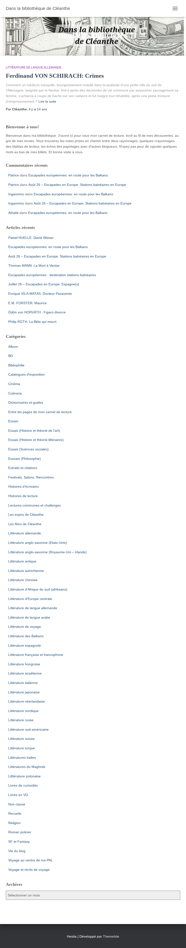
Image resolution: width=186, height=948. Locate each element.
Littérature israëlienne (25, 673)
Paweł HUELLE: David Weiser (31, 238)
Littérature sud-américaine (28, 729)
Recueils (14, 813)
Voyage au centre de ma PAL (30, 860)
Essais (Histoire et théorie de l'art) (34, 430)
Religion (14, 823)
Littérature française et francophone (35, 655)
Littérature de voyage (24, 627)
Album (13, 347)
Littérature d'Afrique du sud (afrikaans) (37, 589)
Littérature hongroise (24, 664)
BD (10, 356)
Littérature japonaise (24, 692)
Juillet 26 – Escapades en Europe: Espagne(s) (43, 284)
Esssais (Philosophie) (24, 459)
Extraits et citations (22, 468)
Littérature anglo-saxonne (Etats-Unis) (37, 543)
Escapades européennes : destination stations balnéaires (52, 275)
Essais (13, 421)
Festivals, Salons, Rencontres (31, 477)
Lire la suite (47, 101)
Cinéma (14, 384)
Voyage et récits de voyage (29, 870)
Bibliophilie (16, 365)
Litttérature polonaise (24, 776)
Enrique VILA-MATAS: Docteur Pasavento (40, 294)
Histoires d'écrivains (23, 486)
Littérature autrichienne (26, 571)
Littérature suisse (21, 739)
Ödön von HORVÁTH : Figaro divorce (37, 312)
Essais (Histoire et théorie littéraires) (36, 440)
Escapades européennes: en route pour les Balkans (68, 175)
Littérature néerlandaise (26, 701)
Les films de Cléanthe (24, 524)
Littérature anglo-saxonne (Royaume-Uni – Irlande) (47, 552)
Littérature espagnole (24, 645)
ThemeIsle (111, 936)
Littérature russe (20, 720)
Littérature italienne (23, 683)
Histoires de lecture (23, 496)
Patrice (13, 175)
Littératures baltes (22, 757)
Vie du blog (16, 851)
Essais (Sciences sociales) (28, 449)
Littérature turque (21, 748)
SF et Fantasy (19, 841)
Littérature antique (22, 561)
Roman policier (19, 832)
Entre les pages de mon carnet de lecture (40, 412)
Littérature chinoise (23, 580)
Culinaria (15, 393)
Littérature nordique (23, 711)
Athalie (13, 213)
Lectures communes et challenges (34, 505)
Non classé (16, 804)
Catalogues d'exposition (26, 374)
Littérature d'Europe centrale (30, 599)
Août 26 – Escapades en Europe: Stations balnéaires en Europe (77, 185)
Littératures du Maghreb (26, 767)
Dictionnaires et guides (25, 402)
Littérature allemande (24, 533)
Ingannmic (16, 194)
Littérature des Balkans (26, 636)
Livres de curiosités (23, 785)
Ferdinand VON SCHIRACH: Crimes (55, 75)
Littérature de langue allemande (34, 67)
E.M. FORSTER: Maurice (27, 303)
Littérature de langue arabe (29, 617)
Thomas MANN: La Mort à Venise (34, 265)
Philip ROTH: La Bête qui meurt (32, 322)
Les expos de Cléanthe (26, 514)
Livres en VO (18, 795)
